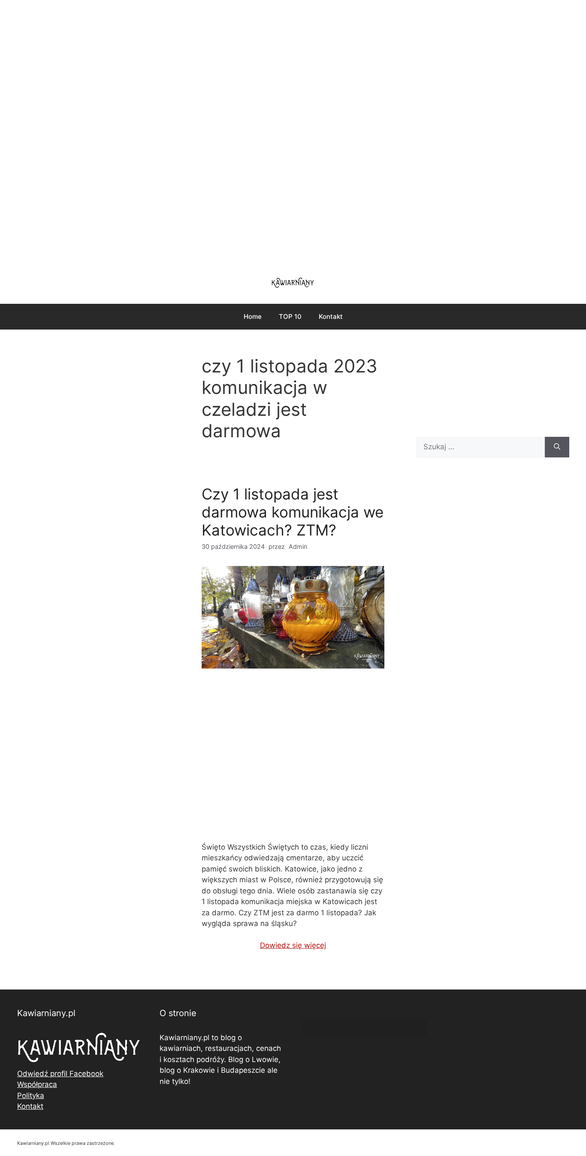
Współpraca (37, 1084)
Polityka (30, 1095)
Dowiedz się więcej (293, 945)
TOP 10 (290, 316)
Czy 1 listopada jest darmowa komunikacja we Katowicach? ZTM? (293, 512)
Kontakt (331, 316)
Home (253, 316)
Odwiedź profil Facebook (60, 1073)
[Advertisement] (293, 133)
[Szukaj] (557, 447)
